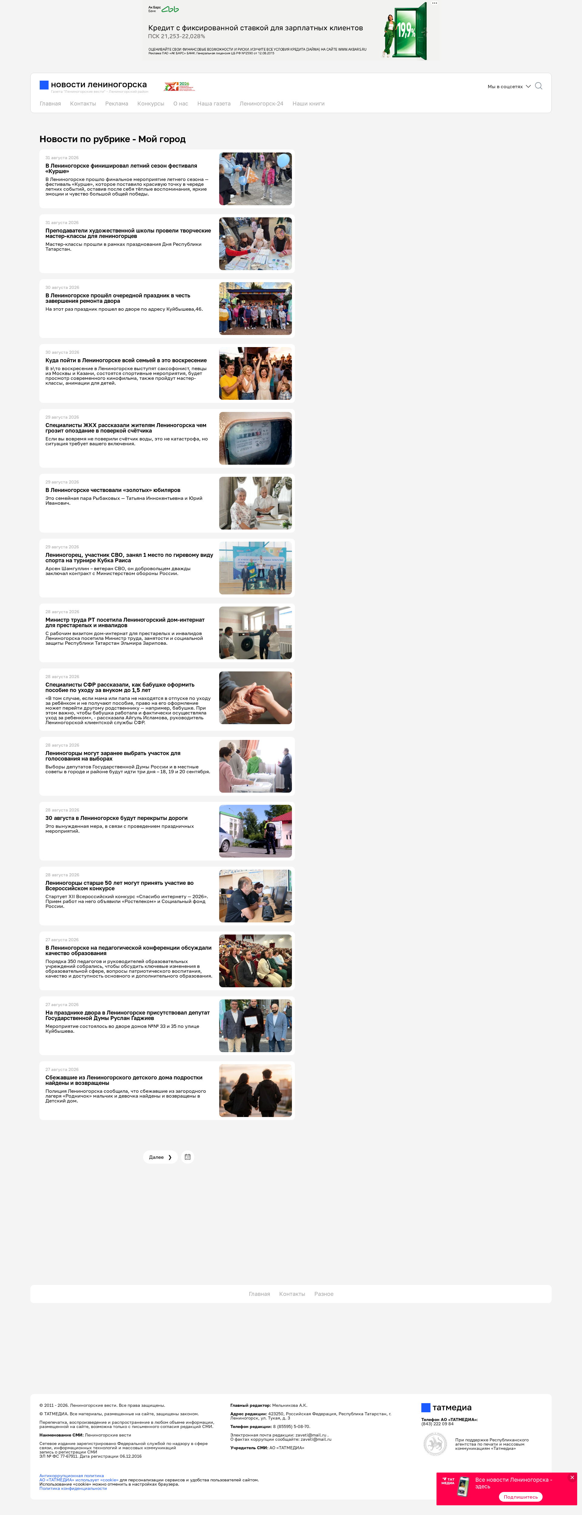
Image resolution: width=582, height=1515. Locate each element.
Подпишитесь (521, 1497)
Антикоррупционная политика (71, 1475)
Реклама (116, 103)
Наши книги (309, 103)
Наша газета (214, 103)
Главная (50, 103)
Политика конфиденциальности (73, 1488)
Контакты (83, 103)
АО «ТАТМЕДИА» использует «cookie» (79, 1479)
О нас (180, 103)
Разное (323, 1293)
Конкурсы (150, 103)
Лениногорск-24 (261, 103)
